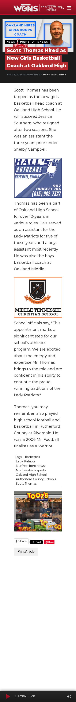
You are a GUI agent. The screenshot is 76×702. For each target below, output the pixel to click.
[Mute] (69, 696)
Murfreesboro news (30, 466)
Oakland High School (31, 475)
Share (22, 541)
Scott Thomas (26, 484)
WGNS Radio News (54, 74)
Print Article (26, 551)
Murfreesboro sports (31, 470)
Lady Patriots (25, 461)
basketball (32, 457)
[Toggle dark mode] (62, 8)
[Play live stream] (7, 696)
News (11, 41)
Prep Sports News (34, 41)
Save (51, 542)
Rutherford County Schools (36, 479)
